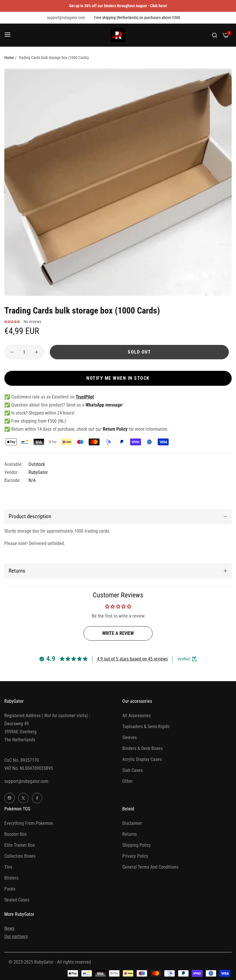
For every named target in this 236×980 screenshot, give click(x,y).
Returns (129, 834)
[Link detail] (9, 798)
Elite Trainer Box (19, 845)
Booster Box (15, 834)
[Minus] (12, 352)
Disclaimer (132, 823)
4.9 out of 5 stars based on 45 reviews (132, 659)
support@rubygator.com (26, 781)
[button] (12, 321)
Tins (8, 867)
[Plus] (36, 352)
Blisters (11, 878)
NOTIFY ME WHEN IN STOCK (118, 378)
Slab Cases (132, 770)
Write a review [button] (118, 633)
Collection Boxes (19, 856)
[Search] (214, 35)
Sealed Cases (16, 900)
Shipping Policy (136, 845)
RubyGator (38, 472)
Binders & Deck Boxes (142, 748)
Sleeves (129, 737)
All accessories (136, 715)
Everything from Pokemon (28, 823)
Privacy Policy (135, 856)
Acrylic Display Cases (142, 759)
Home (9, 57)
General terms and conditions (150, 867)
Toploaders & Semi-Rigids (146, 726)
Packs (9, 889)
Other (127, 781)
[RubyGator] (118, 35)
